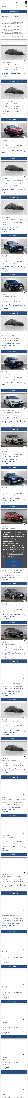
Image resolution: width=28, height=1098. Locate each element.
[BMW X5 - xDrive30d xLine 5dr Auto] (14, 826)
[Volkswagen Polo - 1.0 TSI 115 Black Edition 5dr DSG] (14, 401)
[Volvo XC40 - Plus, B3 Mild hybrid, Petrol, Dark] (14, 903)
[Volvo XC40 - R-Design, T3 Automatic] (14, 439)
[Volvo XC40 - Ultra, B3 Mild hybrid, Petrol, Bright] (14, 865)
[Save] (24, 60)
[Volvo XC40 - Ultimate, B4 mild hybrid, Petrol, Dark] (14, 671)
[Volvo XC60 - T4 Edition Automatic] (14, 246)
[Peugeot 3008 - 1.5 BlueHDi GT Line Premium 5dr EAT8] (14, 130)
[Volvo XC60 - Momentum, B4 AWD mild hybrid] (14, 478)
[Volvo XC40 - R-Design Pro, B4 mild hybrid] (14, 362)
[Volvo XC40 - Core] (14, 942)
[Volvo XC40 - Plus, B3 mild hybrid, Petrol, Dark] (14, 517)
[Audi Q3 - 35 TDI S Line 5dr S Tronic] (14, 285)
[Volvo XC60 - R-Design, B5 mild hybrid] (14, 633)
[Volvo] (14, 2)
